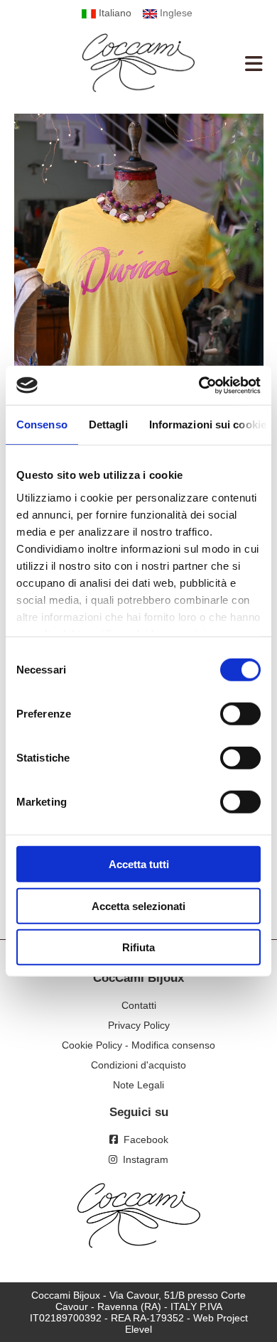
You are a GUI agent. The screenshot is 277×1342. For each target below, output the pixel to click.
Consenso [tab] (41, 424)
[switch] (240, 714)
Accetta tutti (139, 864)
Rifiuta (138, 947)
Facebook (143, 1139)
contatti (138, 1005)
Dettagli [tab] (108, 424)
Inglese (174, 12)
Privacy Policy (139, 1025)
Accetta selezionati (138, 905)
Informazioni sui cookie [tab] (207, 424)
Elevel (138, 1329)
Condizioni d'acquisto (138, 1065)
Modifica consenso (173, 1045)
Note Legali (138, 1085)
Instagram (142, 1159)
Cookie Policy (92, 1045)
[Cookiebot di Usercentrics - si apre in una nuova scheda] (199, 385)
